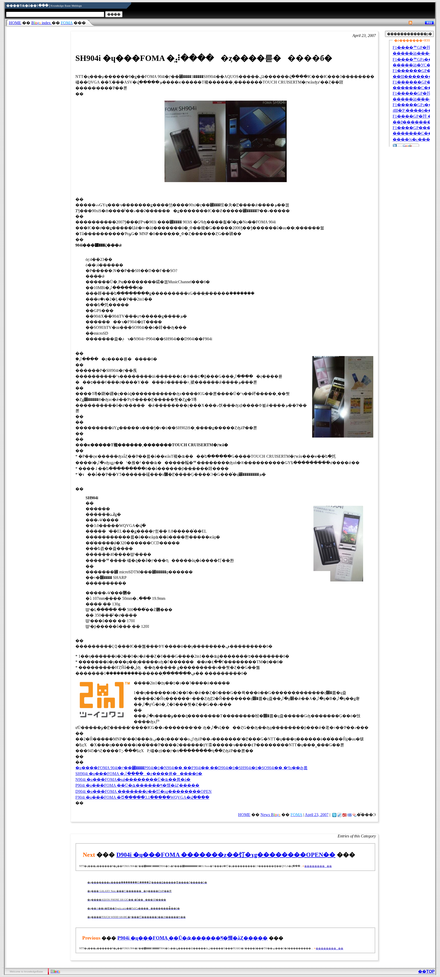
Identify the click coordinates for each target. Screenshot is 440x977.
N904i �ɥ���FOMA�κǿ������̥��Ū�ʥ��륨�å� (132, 779)
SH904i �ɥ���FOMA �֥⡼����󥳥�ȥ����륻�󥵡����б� (138, 773)
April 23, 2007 (316, 814)
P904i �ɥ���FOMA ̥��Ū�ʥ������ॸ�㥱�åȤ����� (137, 785)
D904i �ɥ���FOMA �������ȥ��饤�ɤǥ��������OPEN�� (225, 854)
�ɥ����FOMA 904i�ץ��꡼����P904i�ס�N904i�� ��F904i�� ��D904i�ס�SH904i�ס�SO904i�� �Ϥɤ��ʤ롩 (191, 768)
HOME (15, 23)
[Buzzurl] (344, 814)
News (270, 814)
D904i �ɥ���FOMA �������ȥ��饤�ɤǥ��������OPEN (143, 791)
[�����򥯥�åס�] (339, 814)
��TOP (426, 971)
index (41, 23)
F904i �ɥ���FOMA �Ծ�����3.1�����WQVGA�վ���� (142, 797)
